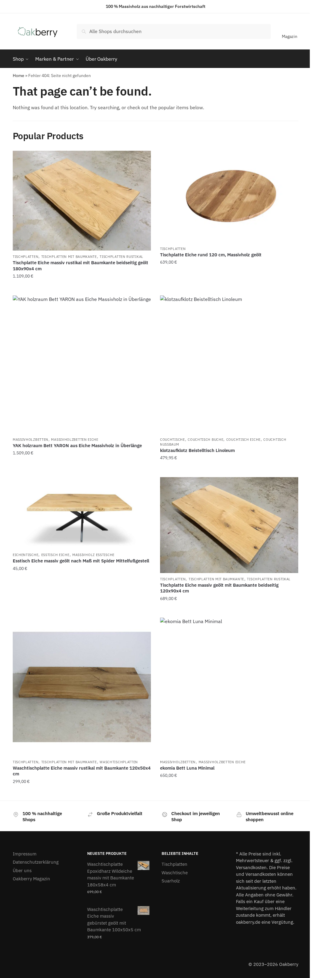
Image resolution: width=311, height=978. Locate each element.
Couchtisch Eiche (243, 439)
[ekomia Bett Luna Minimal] (229, 687)
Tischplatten (25, 257)
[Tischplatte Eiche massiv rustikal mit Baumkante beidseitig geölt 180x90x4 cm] (82, 201)
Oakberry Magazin (31, 879)
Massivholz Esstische (93, 555)
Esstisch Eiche (55, 555)
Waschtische (175, 872)
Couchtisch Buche (205, 439)
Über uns (22, 870)
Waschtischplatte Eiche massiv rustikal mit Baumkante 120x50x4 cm (82, 771)
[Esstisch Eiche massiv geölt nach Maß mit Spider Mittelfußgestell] (82, 513)
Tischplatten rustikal (121, 257)
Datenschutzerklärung (36, 862)
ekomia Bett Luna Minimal (187, 768)
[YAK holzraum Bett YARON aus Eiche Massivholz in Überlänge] (82, 364)
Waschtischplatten (119, 762)
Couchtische (172, 439)
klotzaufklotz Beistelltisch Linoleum (197, 450)
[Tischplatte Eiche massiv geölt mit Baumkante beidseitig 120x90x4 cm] (229, 525)
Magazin (289, 36)
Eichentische (25, 555)
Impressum (24, 854)
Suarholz (171, 881)
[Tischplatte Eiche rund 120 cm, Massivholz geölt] (229, 197)
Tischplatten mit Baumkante (69, 257)
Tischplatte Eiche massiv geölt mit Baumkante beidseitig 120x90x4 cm (219, 588)
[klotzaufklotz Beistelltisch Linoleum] (229, 364)
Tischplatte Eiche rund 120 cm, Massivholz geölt (210, 255)
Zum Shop (81, 288)
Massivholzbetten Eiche (74, 439)
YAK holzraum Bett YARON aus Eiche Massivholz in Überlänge (77, 445)
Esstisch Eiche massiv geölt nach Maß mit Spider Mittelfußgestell (81, 561)
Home (18, 75)
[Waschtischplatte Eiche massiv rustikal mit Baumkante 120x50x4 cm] (82, 687)
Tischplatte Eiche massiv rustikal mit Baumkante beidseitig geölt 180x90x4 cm (80, 265)
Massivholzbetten (30, 439)
